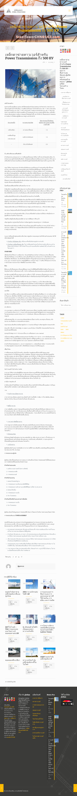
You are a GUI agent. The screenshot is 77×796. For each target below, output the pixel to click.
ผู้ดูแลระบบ (21, 566)
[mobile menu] (69, 10)
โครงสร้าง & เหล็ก (9, 707)
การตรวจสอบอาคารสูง (64, 164)
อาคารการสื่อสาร (66, 92)
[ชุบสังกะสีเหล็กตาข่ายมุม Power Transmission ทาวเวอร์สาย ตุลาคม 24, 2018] (2, 788)
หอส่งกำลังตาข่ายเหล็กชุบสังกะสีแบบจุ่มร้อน (12, 594)
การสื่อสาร (13, 718)
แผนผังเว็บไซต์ (11, 737)
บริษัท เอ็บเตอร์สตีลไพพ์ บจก (23, 730)
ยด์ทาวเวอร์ (64, 159)
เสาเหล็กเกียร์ (66, 179)
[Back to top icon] (71, 791)
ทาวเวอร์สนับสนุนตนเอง (65, 128)
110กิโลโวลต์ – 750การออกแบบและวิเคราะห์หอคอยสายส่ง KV (12, 630)
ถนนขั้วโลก (64, 175)
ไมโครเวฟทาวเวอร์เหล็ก (65, 134)
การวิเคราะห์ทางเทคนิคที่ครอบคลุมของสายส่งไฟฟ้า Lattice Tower (47, 629)
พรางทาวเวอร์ (65, 145)
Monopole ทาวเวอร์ (64, 154)
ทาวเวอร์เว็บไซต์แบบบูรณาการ (65, 110)
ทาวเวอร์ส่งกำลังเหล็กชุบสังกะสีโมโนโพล (29, 662)
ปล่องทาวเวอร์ (65, 149)
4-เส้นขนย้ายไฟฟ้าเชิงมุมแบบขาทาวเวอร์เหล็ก (30, 629)
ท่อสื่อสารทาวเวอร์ (65, 117)
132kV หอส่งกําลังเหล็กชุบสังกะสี (47, 658)
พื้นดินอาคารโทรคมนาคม (66, 103)
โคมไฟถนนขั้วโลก (38, 719)
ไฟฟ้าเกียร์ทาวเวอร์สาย (64, 123)
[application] (67, 702)
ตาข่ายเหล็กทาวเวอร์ (64, 140)
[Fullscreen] (72, 704)
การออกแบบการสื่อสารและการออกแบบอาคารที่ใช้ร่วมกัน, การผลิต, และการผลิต (47, 596)
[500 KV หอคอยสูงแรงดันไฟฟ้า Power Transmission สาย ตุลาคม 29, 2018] (75, 788)
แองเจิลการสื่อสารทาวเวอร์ (66, 97)
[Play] (64, 704)
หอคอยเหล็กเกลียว (12, 660)
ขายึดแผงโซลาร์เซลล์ (65, 170)
